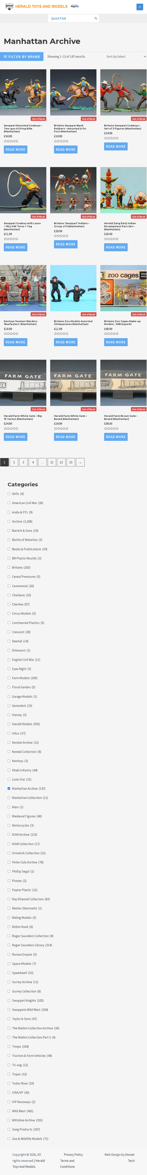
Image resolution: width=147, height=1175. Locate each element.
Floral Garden (23, 687)
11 (51, 462)
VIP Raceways (23, 1102)
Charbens (21, 595)
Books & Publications (29, 549)
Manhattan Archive (29, 788)
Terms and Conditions (67, 1164)
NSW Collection (26, 844)
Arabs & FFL (22, 512)
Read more (15, 149)
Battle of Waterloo (27, 540)
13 (70, 462)
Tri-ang (20, 1065)
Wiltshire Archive (27, 1120)
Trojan (19, 1074)
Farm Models (25, 678)
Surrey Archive (25, 982)
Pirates (19, 881)
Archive (22, 521)
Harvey (19, 715)
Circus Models (24, 613)
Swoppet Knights (28, 1000)
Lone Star (22, 779)
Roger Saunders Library (32, 945)
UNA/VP (20, 1092)
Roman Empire (24, 954)
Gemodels (22, 706)
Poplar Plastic (25, 890)
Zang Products (26, 1129)
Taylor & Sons (24, 1019)
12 (61, 462)
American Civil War (27, 503)
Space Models (24, 964)
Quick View (23, 118)
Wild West (22, 1111)
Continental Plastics (28, 623)
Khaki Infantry (25, 770)
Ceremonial (23, 586)
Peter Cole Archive (28, 862)
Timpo (20, 1046)
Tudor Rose (23, 1083)
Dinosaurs (21, 650)
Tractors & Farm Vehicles (32, 1056)
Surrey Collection (26, 991)
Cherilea (21, 604)
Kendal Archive (25, 742)
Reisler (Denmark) (27, 908)
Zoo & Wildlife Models (30, 1139)
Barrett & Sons (25, 531)
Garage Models (24, 696)
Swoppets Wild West (30, 1010)
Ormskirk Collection (29, 853)
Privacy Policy (73, 1154)
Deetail (20, 641)
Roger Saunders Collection (33, 936)
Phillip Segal (23, 871)
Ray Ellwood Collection (31, 899)
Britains (21, 567)
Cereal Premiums (26, 577)
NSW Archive (24, 834)
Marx (18, 807)
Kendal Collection (26, 752)
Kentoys (20, 761)
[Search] (96, 18)
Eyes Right (21, 669)
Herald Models (26, 724)
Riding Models (24, 918)
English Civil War (26, 660)
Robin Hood (22, 927)
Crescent (21, 632)
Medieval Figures (27, 816)
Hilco (19, 733)
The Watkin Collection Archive (35, 1028)
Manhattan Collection (30, 798)
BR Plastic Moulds (27, 558)
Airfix (18, 494)
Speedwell (22, 973)
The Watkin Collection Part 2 (34, 1037)
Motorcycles (23, 825)
